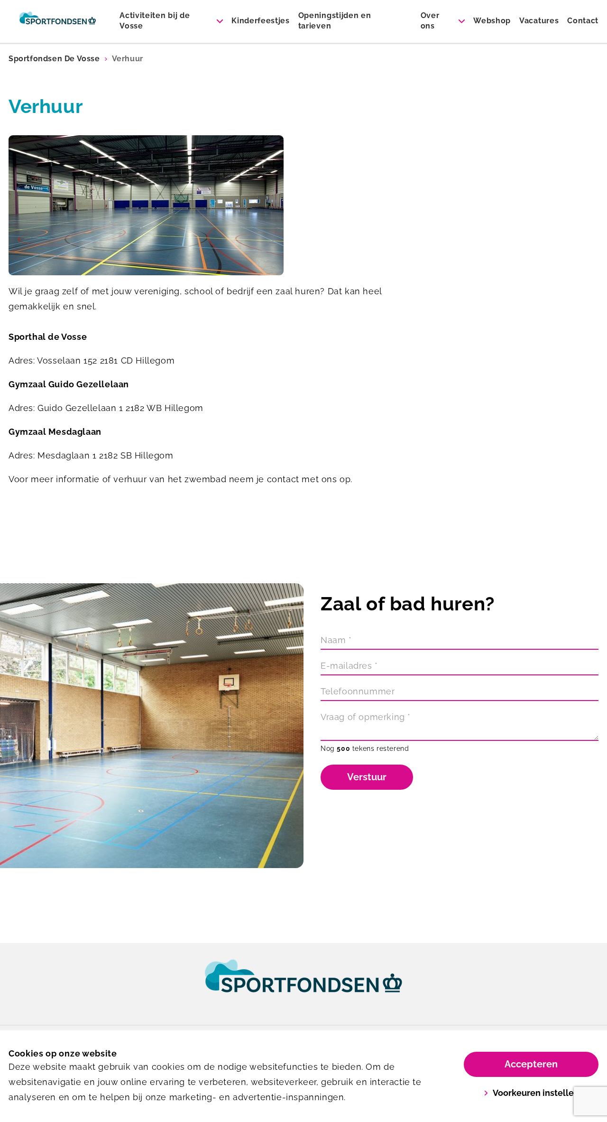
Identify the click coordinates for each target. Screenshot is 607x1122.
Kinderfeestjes (260, 20)
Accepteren (531, 1064)
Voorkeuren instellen (536, 1093)
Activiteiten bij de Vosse (155, 20)
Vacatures (539, 20)
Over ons (430, 20)
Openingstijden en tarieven (334, 20)
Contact (582, 20)
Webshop (492, 20)
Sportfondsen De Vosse (54, 58)
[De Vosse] (58, 21)
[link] (303, 984)
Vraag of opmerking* (366, 717)
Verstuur (366, 777)
